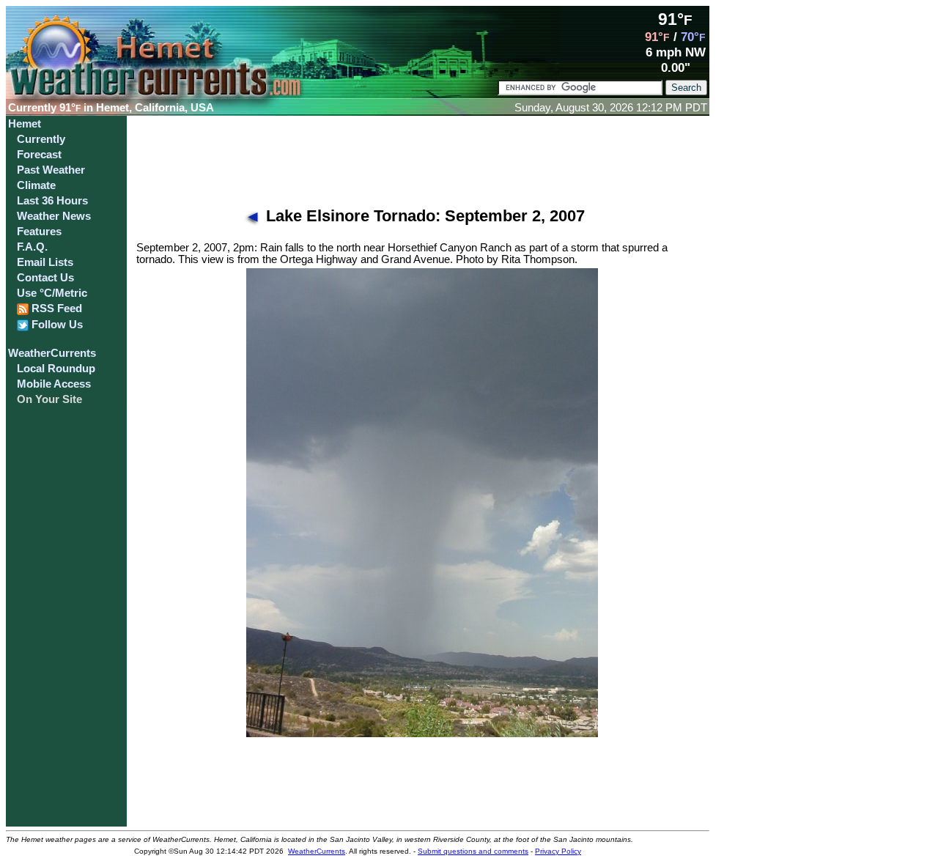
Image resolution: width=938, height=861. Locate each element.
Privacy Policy (558, 851)
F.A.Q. (32, 247)
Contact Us (45, 278)
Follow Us (56, 324)
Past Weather (51, 170)
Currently (41, 139)
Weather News (54, 216)
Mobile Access (54, 384)
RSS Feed (55, 308)
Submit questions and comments (473, 851)
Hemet (24, 124)
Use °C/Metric (52, 293)
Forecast (39, 154)
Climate (36, 185)
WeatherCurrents (52, 353)
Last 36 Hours (52, 201)
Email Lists (45, 262)
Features (39, 231)
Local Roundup (56, 368)
